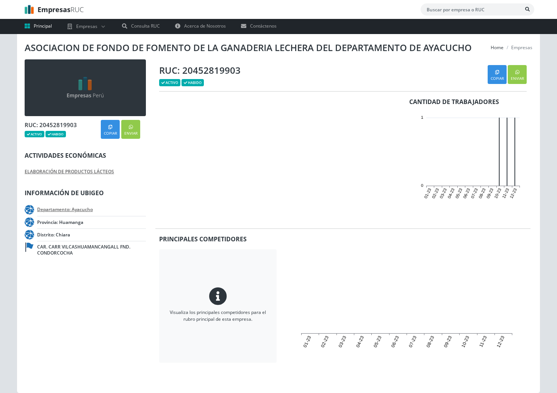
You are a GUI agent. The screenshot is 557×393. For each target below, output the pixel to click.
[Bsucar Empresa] (527, 9)
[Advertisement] (78, 327)
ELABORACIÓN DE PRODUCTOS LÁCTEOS (69, 172)
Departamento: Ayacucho (65, 210)
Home (497, 47)
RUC (61, 9)
